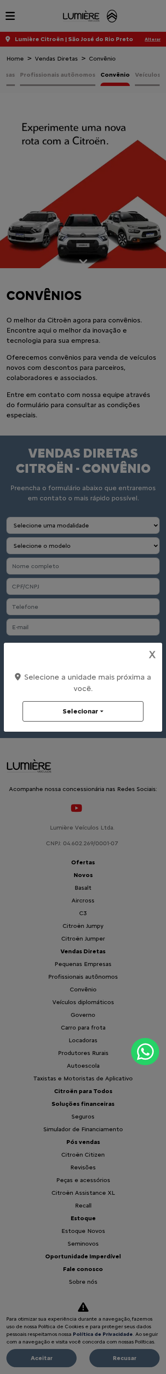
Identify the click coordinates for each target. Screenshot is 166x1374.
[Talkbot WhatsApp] (145, 1051)
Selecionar (80, 711)
